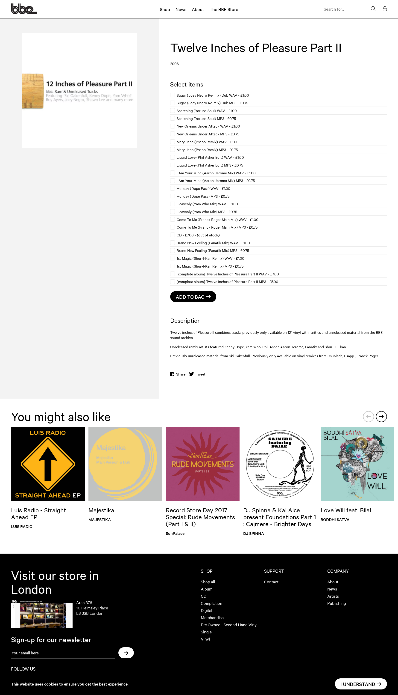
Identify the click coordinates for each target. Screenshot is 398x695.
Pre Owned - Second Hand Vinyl (229, 624)
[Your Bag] (385, 9)
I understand (357, 684)
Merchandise (212, 617)
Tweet (200, 374)
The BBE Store (224, 9)
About (198, 9)
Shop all (208, 581)
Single (206, 631)
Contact (271, 581)
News (181, 9)
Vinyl (205, 638)
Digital (206, 610)
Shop (165, 9)
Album (206, 588)
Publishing (336, 603)
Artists (333, 596)
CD (203, 596)
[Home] (24, 12)
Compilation (211, 603)
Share (180, 374)
